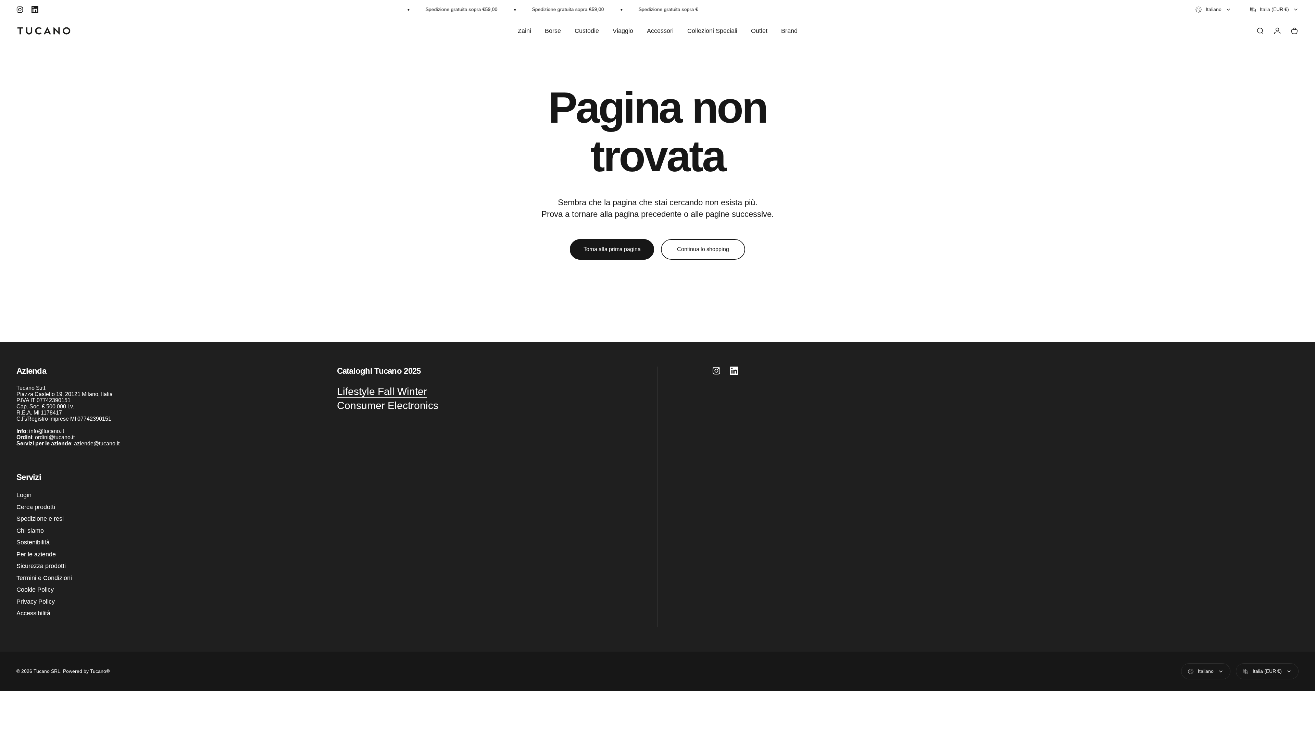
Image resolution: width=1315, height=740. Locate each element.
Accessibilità (33, 613)
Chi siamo (30, 530)
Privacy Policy (35, 601)
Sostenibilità (33, 542)
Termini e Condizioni (44, 578)
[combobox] (1213, 9)
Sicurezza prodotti (41, 566)
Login (24, 495)
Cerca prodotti (35, 507)
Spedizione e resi (40, 518)
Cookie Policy (35, 589)
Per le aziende (36, 554)
